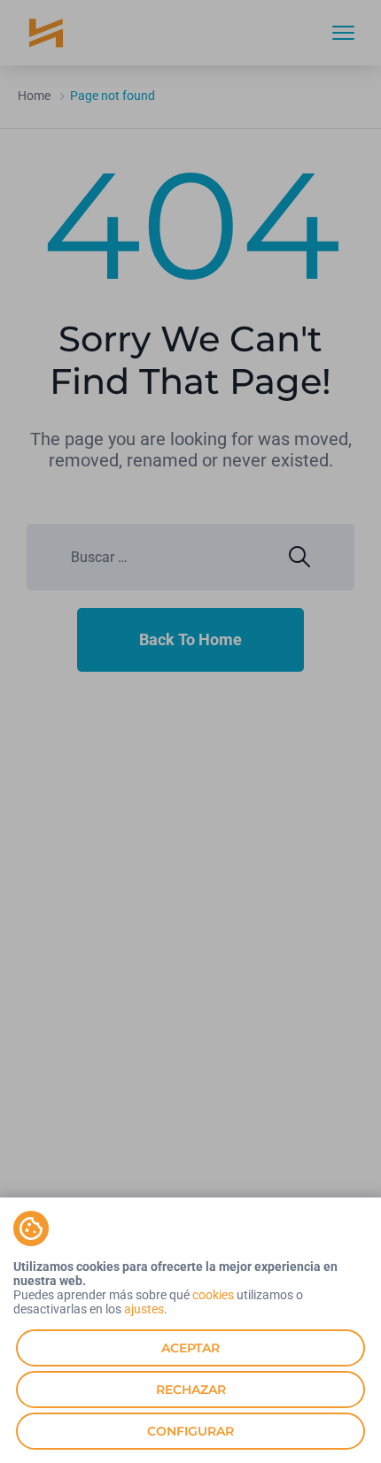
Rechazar (191, 1390)
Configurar (190, 1431)
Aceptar (190, 1348)
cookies (213, 1295)
